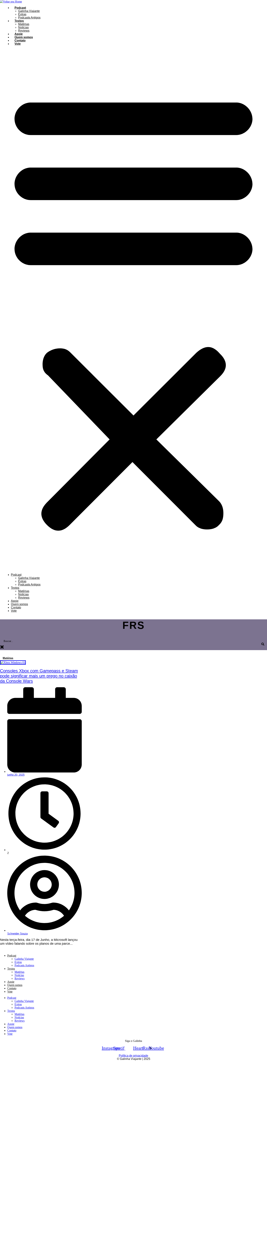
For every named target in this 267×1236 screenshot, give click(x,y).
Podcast (20, 7)
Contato (20, 40)
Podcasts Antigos (29, 17)
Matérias (23, 24)
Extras (22, 14)
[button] (133, 309)
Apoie (19, 33)
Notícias (23, 27)
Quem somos (24, 37)
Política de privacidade (133, 1055)
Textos (19, 20)
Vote (18, 43)
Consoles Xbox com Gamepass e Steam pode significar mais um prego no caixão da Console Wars (39, 675)
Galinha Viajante (29, 11)
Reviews (23, 30)
